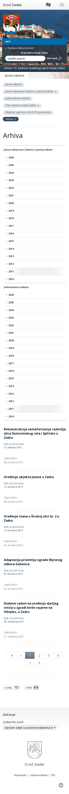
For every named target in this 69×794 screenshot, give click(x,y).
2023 (11, 180)
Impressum (20, 775)
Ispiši (29, 687)
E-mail (9, 687)
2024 (11, 172)
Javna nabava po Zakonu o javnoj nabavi (30, 91)
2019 (11, 210)
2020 (11, 203)
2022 (11, 187)
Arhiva (10, 119)
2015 (11, 241)
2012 (11, 263)
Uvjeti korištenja (39, 775)
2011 (11, 271)
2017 (11, 225)
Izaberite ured (13, 722)
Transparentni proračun (20, 48)
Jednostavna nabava (18, 98)
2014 (11, 248)
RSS (53, 775)
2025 (11, 165)
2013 (11, 256)
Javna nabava (14, 84)
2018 (11, 218)
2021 (11, 195)
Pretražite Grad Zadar (34, 52)
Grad (12, 4)
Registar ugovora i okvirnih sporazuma (28, 112)
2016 (11, 233)
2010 (11, 279)
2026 (11, 157)
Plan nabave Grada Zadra (21, 105)
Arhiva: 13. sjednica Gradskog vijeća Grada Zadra (34, 68)
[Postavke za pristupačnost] (48, 4)
